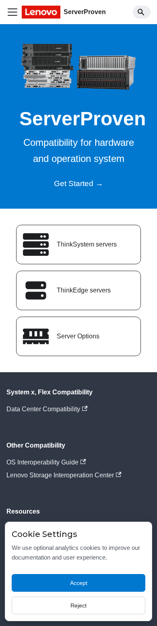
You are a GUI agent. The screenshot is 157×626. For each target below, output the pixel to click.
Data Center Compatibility (43, 409)
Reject (78, 605)
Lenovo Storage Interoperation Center (60, 475)
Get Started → (78, 183)
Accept (78, 583)
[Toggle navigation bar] (12, 12)
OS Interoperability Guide (42, 462)
